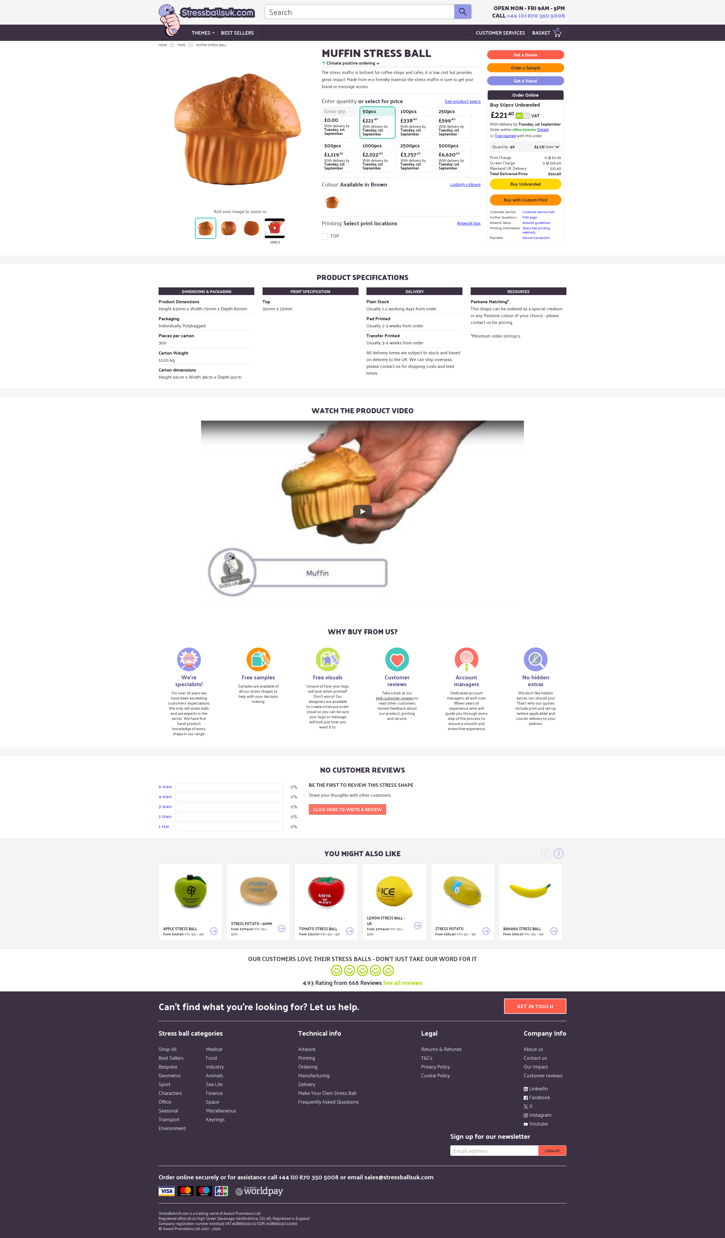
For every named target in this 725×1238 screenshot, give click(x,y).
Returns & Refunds (441, 1048)
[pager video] (275, 228)
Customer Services (500, 32)
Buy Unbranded (525, 184)
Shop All (167, 1048)
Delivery (306, 1083)
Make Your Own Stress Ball (327, 1092)
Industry (215, 1066)
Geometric (170, 1075)
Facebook (539, 1096)
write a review (347, 809)
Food (211, 1057)
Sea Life (214, 1083)
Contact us (535, 1057)
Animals (214, 1075)
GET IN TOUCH (535, 1006)
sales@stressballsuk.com (399, 1176)
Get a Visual (525, 81)
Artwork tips (469, 223)
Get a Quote (525, 54)
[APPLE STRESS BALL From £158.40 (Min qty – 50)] (190, 891)
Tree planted (505, 135)
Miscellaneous (221, 1110)
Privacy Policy (435, 1066)
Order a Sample (525, 67)
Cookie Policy (435, 1075)
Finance (214, 1092)
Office (165, 1101)
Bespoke (168, 1066)
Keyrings (215, 1118)
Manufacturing (314, 1075)
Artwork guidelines (536, 222)
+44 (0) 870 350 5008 (536, 15)
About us (533, 1048)
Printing (306, 1057)
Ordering (307, 1066)
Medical (214, 1048)
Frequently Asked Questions (328, 1101)
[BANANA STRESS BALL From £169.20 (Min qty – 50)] (530, 891)
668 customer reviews (395, 697)
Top (334, 235)
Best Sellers (237, 32)
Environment (172, 1127)
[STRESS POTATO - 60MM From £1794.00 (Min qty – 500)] (258, 891)
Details (543, 129)
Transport (169, 1118)
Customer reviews (543, 1075)
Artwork (307, 1048)
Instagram (540, 1114)
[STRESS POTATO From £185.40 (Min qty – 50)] (462, 891)
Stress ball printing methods (536, 230)
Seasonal (168, 1110)
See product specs (463, 101)
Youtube (538, 1123)
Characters (170, 1092)
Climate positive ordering (351, 63)
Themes (201, 32)
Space (212, 1101)
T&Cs (426, 1057)
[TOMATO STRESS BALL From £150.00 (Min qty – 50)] (326, 891)
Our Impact (536, 1066)
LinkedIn (538, 1088)
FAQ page (530, 217)
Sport (164, 1083)
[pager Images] (205, 228)
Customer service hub (539, 211)
